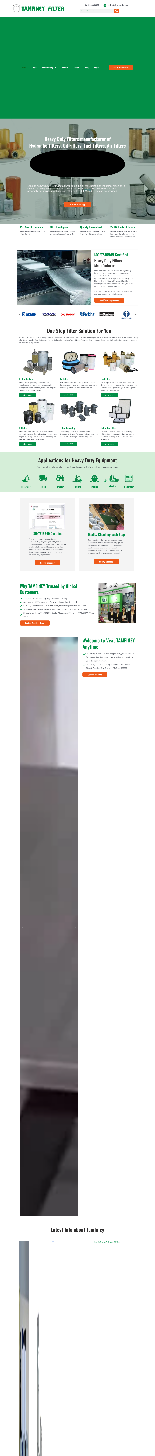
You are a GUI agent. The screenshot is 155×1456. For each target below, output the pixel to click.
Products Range (47, 67)
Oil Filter (23, 428)
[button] (19, 314)
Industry (112, 486)
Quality (96, 67)
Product (65, 67)
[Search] (116, 11)
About (34, 67)
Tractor (60, 486)
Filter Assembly (67, 428)
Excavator (26, 486)
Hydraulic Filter (26, 379)
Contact (76, 67)
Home (24, 67)
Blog (86, 67)
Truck (43, 486)
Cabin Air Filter (108, 428)
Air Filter (64, 379)
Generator (129, 486)
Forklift (77, 486)
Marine (94, 486)
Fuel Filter (106, 379)
